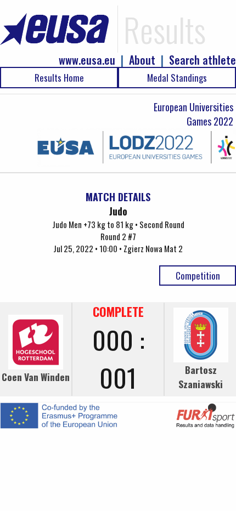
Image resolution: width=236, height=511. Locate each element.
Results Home (59, 77)
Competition (198, 275)
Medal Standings (177, 77)
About (142, 60)
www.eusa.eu (87, 60)
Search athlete (202, 60)
